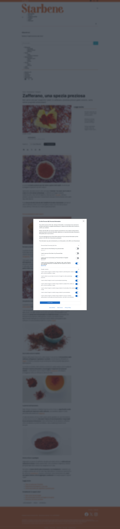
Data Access (60, 307)
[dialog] (60, 264)
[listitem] (60, 245)
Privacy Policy (68, 307)
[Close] (84, 221)
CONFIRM (50, 302)
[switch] (77, 248)
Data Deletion (52, 307)
